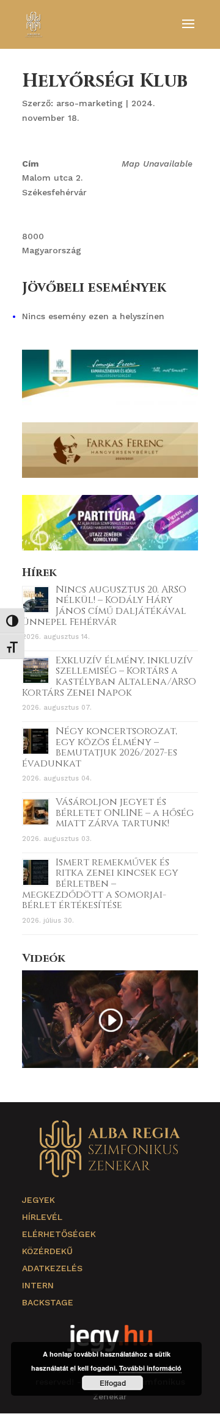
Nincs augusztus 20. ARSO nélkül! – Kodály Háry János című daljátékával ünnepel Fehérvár (104, 606)
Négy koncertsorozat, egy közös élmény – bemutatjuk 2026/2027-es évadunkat (99, 747)
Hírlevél (42, 1217)
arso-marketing (89, 103)
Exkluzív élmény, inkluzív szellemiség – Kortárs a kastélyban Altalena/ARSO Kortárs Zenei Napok (109, 676)
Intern (38, 1285)
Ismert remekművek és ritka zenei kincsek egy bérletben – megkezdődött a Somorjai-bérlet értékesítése (100, 884)
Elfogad (113, 1382)
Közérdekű (47, 1251)
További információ (150, 1368)
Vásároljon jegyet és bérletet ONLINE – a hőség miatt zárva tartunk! (125, 812)
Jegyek (38, 1200)
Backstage (47, 1302)
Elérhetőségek (59, 1234)
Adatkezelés (52, 1268)
